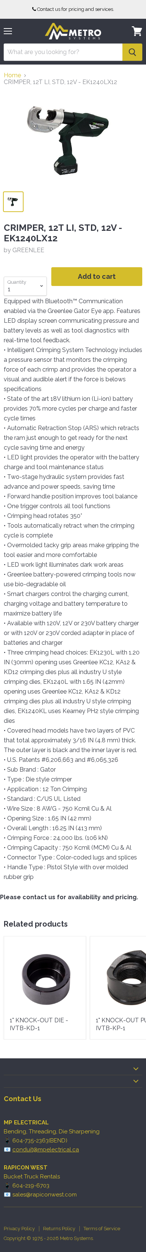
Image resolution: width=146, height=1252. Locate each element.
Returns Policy (59, 1228)
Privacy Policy (19, 1228)
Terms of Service (101, 1228)
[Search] (132, 52)
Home (12, 75)
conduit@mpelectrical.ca (45, 1149)
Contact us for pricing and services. (75, 9)
